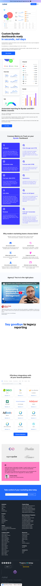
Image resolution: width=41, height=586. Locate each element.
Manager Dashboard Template (27, 525)
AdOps (3, 515)
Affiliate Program (24, 539)
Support (23, 551)
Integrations (3, 521)
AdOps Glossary (4, 529)
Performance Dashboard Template (28, 524)
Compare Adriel (24, 535)
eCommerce (4, 507)
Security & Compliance (26, 543)
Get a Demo (8, 53)
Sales (23, 552)
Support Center (24, 537)
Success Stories (24, 536)
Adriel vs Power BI (5, 548)
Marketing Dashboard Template (27, 528)
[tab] (12, 449)
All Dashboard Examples (26, 516)
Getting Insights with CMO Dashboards (28, 512)
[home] (4, 4)
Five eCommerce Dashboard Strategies (28, 509)
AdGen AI (3, 516)
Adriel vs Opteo (4, 553)
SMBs (2, 508)
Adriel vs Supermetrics (5, 539)
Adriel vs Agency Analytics (6, 535)
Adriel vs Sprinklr (4, 543)
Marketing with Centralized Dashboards (28, 508)
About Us (23, 547)
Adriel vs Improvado (5, 540)
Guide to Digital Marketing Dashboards (28, 505)
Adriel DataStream (5, 520)
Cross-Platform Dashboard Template (28, 517)
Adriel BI (3, 517)
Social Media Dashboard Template (27, 520)
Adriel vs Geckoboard (5, 550)
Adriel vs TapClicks (5, 554)
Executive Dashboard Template (27, 526)
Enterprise (3, 509)
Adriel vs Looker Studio (5, 541)
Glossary (23, 541)
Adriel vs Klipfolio (4, 552)
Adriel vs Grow (4, 549)
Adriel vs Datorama (5, 545)
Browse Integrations (20, 434)
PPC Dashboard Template (26, 519)
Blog (23, 540)
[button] (38, 4)
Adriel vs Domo (4, 544)
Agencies (3, 505)
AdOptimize (3, 519)
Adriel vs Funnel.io (5, 536)
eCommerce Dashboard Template (27, 521)
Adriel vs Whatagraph (5, 537)
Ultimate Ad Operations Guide (6, 527)
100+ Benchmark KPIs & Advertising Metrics (9, 528)
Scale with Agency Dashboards (27, 507)
